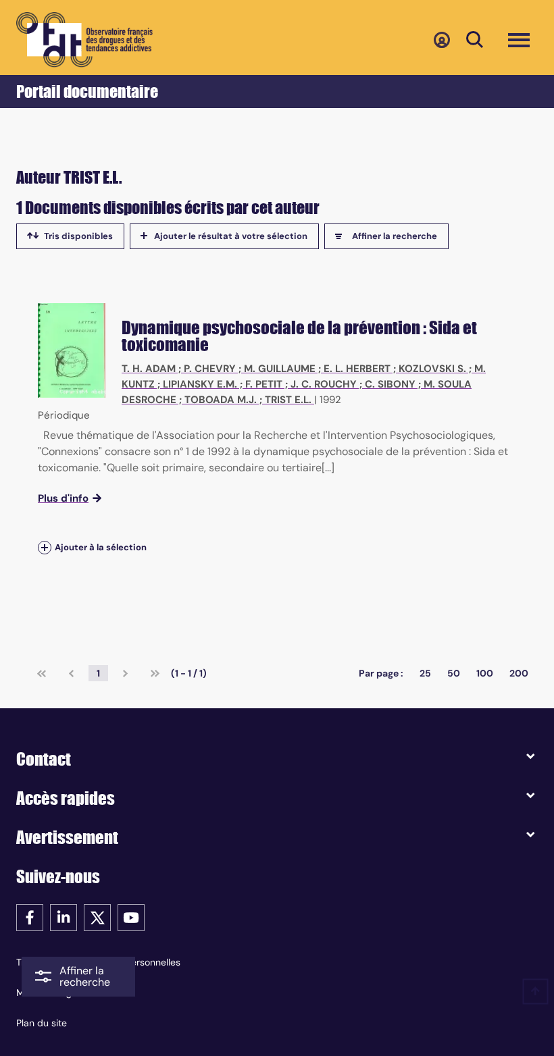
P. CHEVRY (210, 368)
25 (425, 673)
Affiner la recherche (394, 236)
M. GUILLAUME (280, 368)
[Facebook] (29, 916)
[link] (41, 673)
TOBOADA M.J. (220, 399)
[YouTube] (131, 916)
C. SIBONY (390, 384)
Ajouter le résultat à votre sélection (230, 236)
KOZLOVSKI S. (432, 368)
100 (484, 673)
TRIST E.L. (288, 399)
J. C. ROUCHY (324, 384)
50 (453, 673)
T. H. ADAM (149, 368)
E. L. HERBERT (357, 368)
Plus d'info (63, 498)
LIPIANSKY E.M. (200, 384)
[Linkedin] (63, 916)
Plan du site (41, 1023)
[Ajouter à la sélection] (44, 548)
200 (518, 673)
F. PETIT (263, 384)
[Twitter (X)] (97, 916)
